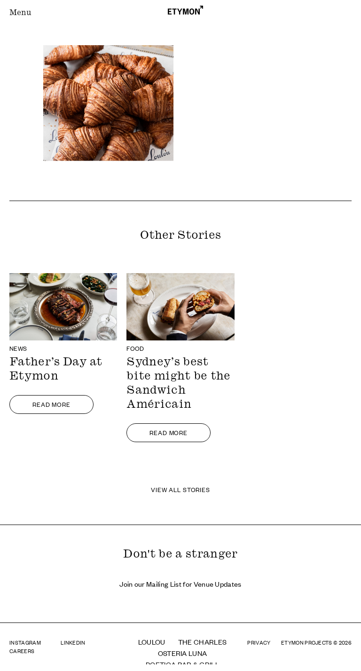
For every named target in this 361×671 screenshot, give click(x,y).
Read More (51, 404)
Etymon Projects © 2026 (316, 642)
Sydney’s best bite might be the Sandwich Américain (178, 384)
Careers (21, 651)
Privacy (258, 642)
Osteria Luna (182, 653)
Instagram (25, 642)
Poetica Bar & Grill (182, 664)
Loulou (151, 642)
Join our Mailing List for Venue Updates (180, 584)
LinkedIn (73, 642)
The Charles (202, 642)
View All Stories (180, 489)
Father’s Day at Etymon (55, 369)
